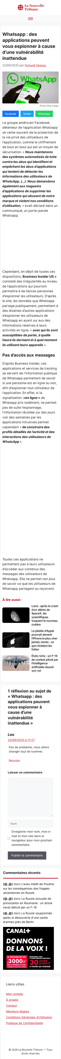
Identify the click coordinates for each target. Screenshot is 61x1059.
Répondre (14, 760)
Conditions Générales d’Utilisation (29, 1017)
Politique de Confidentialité (24, 1023)
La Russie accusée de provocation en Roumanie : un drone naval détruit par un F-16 (27, 903)
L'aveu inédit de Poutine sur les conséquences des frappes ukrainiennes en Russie (28, 888)
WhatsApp (44, 113)
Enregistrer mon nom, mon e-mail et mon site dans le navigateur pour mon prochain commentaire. (32, 838)
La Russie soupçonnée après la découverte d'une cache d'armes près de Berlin (27, 918)
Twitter (27, 113)
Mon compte (14, 994)
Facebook (10, 113)
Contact (11, 1005)
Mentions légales (17, 1011)
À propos (12, 1000)
